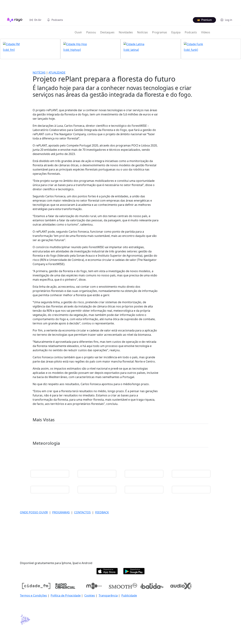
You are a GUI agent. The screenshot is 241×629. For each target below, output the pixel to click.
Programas (159, 32)
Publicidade (129, 595)
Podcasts (191, 32)
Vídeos (205, 32)
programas (61, 512)
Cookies (89, 595)
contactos (82, 512)
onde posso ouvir (34, 512)
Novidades (126, 32)
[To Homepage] (14, 20)
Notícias (142, 32)
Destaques (107, 32)
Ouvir (78, 32)
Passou (91, 32)
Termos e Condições (33, 595)
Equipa (175, 32)
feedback (102, 512)
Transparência (108, 595)
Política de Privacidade (66, 595)
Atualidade (57, 72)
